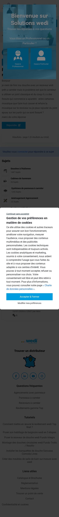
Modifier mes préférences (29, 303)
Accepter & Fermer (29, 296)
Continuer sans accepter (17, 214)
